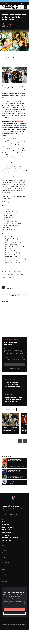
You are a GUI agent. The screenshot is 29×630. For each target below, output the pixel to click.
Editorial (5, 535)
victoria (23, 274)
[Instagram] (2, 3)
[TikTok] (6, 3)
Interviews (6, 529)
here (9, 117)
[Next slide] (25, 441)
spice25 (13, 274)
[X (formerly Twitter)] (8, 515)
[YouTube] (11, 515)
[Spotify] (14, 515)
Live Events (4, 550)
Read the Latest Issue (6, 560)
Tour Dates (4, 548)
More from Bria (14, 296)
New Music (4, 12)
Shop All (3, 570)
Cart (3, 572)
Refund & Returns (12, 628)
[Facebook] (4, 3)
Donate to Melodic (14, 364)
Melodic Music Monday (10, 538)
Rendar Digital (4, 626)
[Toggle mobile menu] (25, 7)
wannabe (10, 277)
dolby (4, 271)
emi (9, 271)
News (8, 12)
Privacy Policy (4, 628)
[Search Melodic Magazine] (21, 7)
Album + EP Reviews (8, 527)
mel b (13, 271)
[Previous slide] (20, 441)
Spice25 (18, 121)
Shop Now (21, 1)
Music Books (6, 540)
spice (18, 271)
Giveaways (4, 553)
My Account (4, 574)
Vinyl (4, 277)
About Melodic (5, 582)
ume (18, 274)
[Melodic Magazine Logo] (10, 7)
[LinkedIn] (16, 515)
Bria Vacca (10, 25)
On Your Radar (7, 532)
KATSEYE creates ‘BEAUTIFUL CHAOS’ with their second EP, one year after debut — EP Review (10, 430)
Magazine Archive (5, 562)
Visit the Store (14, 368)
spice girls (5, 274)
